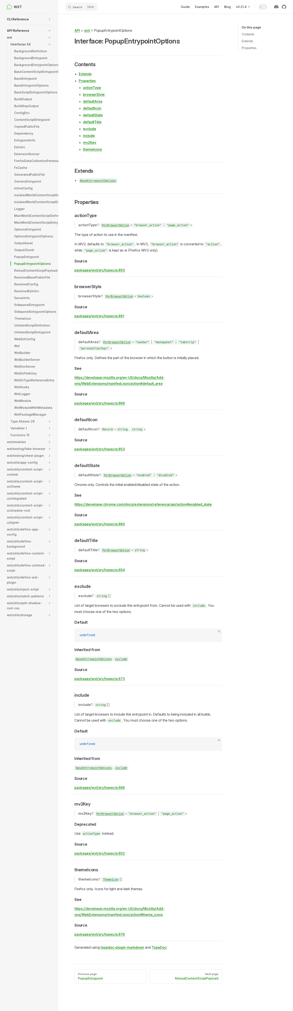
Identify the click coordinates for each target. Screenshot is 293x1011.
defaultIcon (92, 108)
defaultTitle (92, 122)
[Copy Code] (215, 635)
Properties (249, 48)
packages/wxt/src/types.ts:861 (99, 316)
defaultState (93, 115)
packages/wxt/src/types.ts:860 (99, 524)
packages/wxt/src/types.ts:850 (99, 270)
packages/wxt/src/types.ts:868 (99, 403)
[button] (29, 19)
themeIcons (92, 149)
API (77, 30)
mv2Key (89, 142)
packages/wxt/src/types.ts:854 (99, 570)
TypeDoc (159, 947)
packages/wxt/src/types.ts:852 (99, 853)
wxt (87, 30)
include (89, 135)
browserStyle (94, 94)
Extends (247, 41)
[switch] (262, 6)
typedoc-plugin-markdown (122, 947)
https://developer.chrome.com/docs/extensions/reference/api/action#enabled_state (143, 504)
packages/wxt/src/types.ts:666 (99, 787)
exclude (89, 129)
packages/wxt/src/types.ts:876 (99, 934)
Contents (248, 34)
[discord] (276, 7)
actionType (92, 87)
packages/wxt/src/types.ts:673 (99, 679)
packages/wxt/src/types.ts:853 (99, 449)
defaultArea (92, 101)
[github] (284, 7)
